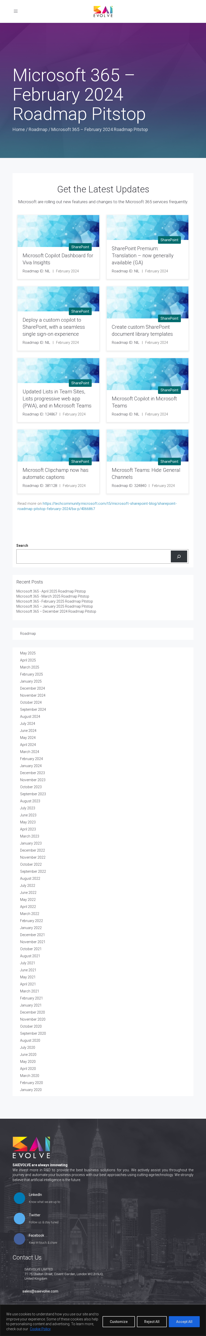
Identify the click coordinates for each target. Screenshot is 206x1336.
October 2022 (31, 864)
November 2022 (32, 857)
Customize (119, 1322)
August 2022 (30, 878)
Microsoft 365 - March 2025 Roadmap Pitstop (52, 596)
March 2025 (29, 667)
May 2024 (28, 738)
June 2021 (28, 970)
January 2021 (31, 1005)
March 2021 (29, 991)
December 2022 (32, 850)
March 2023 (29, 836)
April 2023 (28, 829)
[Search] (179, 556)
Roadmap (38, 129)
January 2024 (31, 766)
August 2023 (30, 801)
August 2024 (30, 717)
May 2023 (28, 822)
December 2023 (32, 773)
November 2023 (32, 780)
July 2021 (27, 963)
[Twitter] (19, 1219)
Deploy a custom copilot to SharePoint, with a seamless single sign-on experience (54, 327)
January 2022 (31, 928)
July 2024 (27, 724)
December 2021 (32, 935)
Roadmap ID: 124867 (40, 414)
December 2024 (32, 688)
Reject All (152, 1322)
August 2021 (30, 956)
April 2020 (28, 1069)
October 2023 (31, 787)
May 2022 (28, 900)
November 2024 (32, 695)
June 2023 (28, 815)
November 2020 (32, 1019)
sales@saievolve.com (40, 1291)
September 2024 (33, 709)
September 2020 (33, 1033)
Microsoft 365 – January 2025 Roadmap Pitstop (54, 606)
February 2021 (31, 998)
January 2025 (31, 681)
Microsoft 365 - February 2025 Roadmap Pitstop (54, 601)
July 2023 (27, 808)
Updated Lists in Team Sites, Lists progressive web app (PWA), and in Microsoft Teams (57, 399)
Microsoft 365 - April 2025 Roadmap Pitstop (51, 591)
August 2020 (30, 1040)
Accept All (184, 1322)
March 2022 (29, 914)
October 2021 (31, 949)
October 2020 (31, 1026)
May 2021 (28, 977)
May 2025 (28, 653)
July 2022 (27, 886)
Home (19, 129)
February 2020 (31, 1083)
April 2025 (28, 660)
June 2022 (28, 893)
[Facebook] (19, 1239)
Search (22, 546)
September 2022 (33, 871)
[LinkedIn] (19, 1198)
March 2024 (29, 752)
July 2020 (27, 1048)
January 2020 (31, 1090)
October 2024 (31, 702)
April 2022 (28, 907)
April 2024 (28, 745)
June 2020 (28, 1055)
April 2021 (28, 984)
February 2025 (31, 674)
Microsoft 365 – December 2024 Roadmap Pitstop (56, 611)
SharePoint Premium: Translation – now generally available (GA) (143, 255)
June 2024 (28, 731)
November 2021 (32, 942)
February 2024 (31, 759)
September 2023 (33, 794)
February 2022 (31, 921)
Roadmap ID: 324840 (129, 485)
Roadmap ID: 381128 (40, 485)
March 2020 (29, 1076)
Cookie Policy (40, 1329)
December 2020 (32, 1012)
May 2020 (28, 1062)
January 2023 (31, 843)
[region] (103, 1320)
